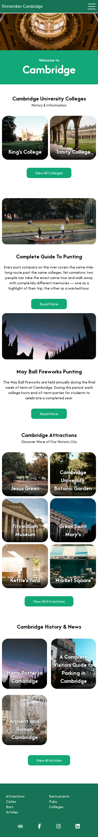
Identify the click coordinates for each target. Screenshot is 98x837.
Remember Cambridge (22, 6)
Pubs (53, 801)
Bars (9, 806)
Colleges (56, 806)
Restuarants (59, 796)
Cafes (11, 801)
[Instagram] (58, 827)
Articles (12, 812)
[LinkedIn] (77, 827)
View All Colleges (49, 173)
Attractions (15, 796)
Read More (49, 304)
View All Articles (49, 760)
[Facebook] (39, 827)
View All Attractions (49, 601)
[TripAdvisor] (20, 827)
